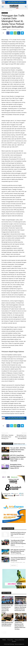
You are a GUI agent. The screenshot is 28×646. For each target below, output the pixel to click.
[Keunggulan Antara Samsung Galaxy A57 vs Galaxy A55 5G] (5, 466)
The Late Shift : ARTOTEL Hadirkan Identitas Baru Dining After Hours (18, 449)
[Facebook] (8, 33)
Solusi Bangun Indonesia (6, 603)
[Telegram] (22, 33)
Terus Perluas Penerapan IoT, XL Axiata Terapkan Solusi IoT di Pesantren (18, 559)
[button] (2, 7)
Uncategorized (9, 10)
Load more (13, 565)
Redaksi (4, 29)
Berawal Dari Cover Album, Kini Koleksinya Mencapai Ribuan (20, 436)
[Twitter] (11, 33)
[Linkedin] (18, 33)
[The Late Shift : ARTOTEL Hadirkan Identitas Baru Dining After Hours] (5, 449)
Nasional (3, 620)
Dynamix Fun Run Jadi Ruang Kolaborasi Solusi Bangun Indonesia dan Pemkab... (7, 609)
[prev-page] (3, 472)
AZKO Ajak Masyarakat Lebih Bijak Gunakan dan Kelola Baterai (7, 624)
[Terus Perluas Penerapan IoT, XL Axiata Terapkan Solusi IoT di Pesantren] (5, 559)
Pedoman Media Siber (19, 639)
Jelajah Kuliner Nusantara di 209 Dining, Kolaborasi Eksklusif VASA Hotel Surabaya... (20, 626)
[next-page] (5, 472)
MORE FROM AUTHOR (19, 444)
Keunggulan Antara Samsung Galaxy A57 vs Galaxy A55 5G (17, 466)
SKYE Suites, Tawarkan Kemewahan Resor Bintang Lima (7, 436)
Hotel (16, 620)
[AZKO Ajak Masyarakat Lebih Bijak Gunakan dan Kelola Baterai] (7, 617)
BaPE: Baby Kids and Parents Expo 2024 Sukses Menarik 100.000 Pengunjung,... (18, 551)
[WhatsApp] (15, 33)
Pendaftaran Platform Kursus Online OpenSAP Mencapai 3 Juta (18, 534)
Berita (16, 603)
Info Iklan (14, 641)
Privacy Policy (10, 639)
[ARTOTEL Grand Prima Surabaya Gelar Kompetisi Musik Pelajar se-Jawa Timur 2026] (5, 457)
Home (3, 10)
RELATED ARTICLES (7, 444)
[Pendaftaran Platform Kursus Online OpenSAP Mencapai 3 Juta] (5, 534)
